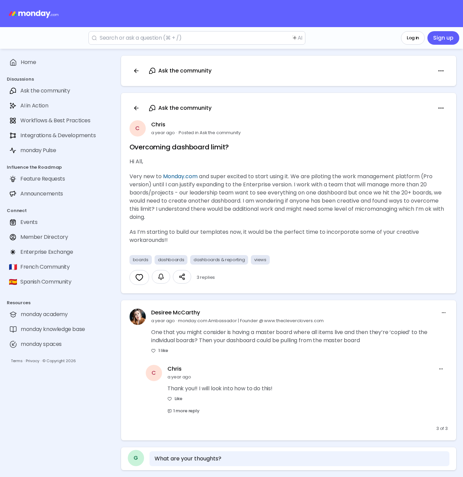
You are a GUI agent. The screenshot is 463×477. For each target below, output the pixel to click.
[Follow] (161, 277)
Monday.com (180, 176)
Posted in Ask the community (210, 132)
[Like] (139, 277)
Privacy (32, 361)
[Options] (441, 71)
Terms (16, 361)
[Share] (182, 277)
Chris (158, 124)
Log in (413, 38)
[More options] (444, 313)
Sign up (443, 38)
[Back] (136, 71)
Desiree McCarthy (175, 312)
